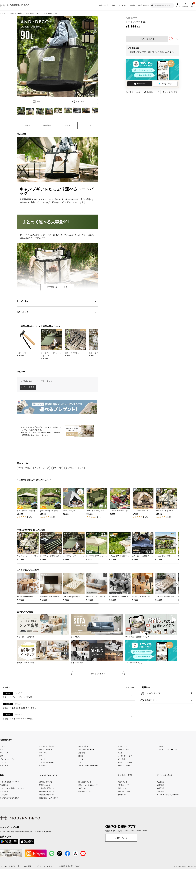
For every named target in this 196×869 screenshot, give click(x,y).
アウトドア (57, 468)
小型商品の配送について (47, 807)
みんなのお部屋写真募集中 (3, 810)
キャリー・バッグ (33, 13)
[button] (96, 340)
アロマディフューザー (86, 762)
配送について (121, 801)
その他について (121, 807)
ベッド (2, 762)
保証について (83, 801)
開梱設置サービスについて (47, 810)
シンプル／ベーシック (74, 468)
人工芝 (120, 765)
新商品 (132, 5)
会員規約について (84, 804)
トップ (2, 13)
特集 (114, 5)
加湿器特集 (3, 798)
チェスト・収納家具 (46, 775)
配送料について (153, 92)
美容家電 (81, 765)
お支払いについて (45, 794)
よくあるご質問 (171, 92)
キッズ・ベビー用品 (125, 775)
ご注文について (134, 92)
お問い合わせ (121, 851)
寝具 (1, 768)
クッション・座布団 (46, 759)
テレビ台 (42, 772)
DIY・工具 (121, 772)
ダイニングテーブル (7, 772)
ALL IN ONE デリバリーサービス (161, 807)
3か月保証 (160, 794)
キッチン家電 (83, 759)
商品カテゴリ (104, 5)
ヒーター (81, 772)
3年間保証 (160, 801)
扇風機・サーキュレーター (88, 778)
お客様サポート (143, 5)
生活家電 (42, 778)
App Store (141, 84)
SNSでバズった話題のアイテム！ (3, 801)
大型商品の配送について (47, 801)
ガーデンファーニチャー (126, 768)
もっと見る (130, 700)
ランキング (122, 5)
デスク (41, 768)
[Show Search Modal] (152, 5)
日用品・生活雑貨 (124, 778)
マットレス (4, 765)
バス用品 (160, 759)
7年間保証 (160, 804)
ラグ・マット (44, 765)
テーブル (3, 775)
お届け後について (121, 804)
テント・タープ (123, 759)
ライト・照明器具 (45, 762)
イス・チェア (5, 778)
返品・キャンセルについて (86, 798)
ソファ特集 (3, 804)
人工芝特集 (3, 807)
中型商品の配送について (47, 804)
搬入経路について (84, 794)
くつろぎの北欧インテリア (3, 794)
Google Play (166, 84)
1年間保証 (160, 798)
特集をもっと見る (98, 686)
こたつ (80, 775)
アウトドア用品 (15, 13)
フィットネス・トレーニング (167, 762)
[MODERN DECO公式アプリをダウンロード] (152, 69)
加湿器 (80, 768)
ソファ (2, 759)
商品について (121, 794)
